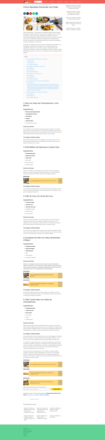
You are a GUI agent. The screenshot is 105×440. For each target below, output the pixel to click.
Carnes (45, 1)
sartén (49, 132)
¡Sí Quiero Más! (56, 389)
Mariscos (52, 1)
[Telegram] (36, 13)
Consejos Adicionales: (33, 64)
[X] (27, 13)
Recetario (79, 1)
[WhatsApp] (33, 13)
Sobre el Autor (26, 432)
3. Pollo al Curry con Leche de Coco (34, 73)
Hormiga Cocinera (29, 9)
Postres (72, 1)
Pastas (66, 1)
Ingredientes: (31, 61)
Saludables (59, 1)
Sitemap (25, 435)
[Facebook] (24, 13)
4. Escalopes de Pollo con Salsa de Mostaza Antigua (38, 81)
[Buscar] (41, 2)
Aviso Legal (25, 428)
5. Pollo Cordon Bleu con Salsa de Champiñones (37, 92)
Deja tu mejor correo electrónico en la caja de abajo (34, 387)
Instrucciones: (31, 62)
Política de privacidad (27, 431)
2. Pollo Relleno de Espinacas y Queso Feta (36, 66)
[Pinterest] (30, 13)
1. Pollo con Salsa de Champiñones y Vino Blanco (37, 59)
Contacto (25, 434)
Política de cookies (27, 429)
